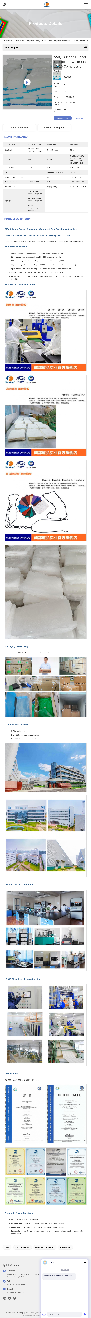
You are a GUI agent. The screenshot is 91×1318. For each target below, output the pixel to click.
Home (8, 41)
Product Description (54, 127)
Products (16, 41)
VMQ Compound (22, 1247)
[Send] (85, 1314)
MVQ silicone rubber (45, 1247)
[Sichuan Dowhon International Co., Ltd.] (46, 5)
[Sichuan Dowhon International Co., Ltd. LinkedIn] (9, 1299)
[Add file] (44, 1314)
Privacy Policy (10, 1313)
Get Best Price (62, 118)
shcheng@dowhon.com (16, 1292)
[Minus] (85, 1262)
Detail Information (19, 127)
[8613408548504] (14, 1299)
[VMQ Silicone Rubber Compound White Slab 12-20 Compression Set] (27, 82)
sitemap (20, 1313)
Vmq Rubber (65, 1247)
